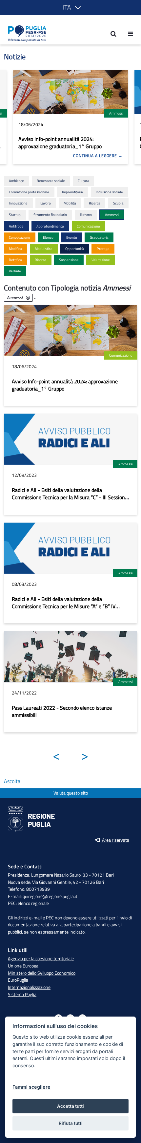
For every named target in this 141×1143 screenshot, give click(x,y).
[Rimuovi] (28, 298)
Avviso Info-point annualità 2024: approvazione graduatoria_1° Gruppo (60, 142)
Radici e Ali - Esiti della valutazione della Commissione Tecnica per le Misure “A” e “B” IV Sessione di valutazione (63, 606)
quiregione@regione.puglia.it (50, 896)
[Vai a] (25, 33)
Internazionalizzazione (29, 987)
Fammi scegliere (31, 1087)
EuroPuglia (18, 980)
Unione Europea (23, 965)
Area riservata (115, 840)
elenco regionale (33, 903)
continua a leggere (95, 156)
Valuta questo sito (70, 793)
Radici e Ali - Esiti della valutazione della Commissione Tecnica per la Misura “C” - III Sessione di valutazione (70, 497)
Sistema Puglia (22, 994)
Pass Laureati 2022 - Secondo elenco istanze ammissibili (62, 711)
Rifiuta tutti (71, 1123)
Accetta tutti (70, 1106)
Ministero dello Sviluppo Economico (41, 973)
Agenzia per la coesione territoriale (41, 958)
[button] (70, 7)
